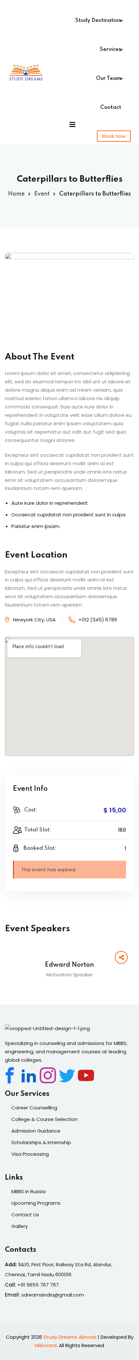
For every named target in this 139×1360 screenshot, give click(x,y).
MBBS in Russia (28, 1191)
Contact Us (25, 1214)
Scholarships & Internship (41, 1142)
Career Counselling (34, 1107)
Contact (110, 107)
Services (110, 49)
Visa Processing (30, 1154)
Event (41, 194)
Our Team (108, 78)
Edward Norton (69, 965)
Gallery (19, 1226)
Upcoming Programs (35, 1203)
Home (16, 194)
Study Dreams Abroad (69, 1337)
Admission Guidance (35, 1130)
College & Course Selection (44, 1119)
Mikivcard (46, 1345)
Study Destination (98, 20)
